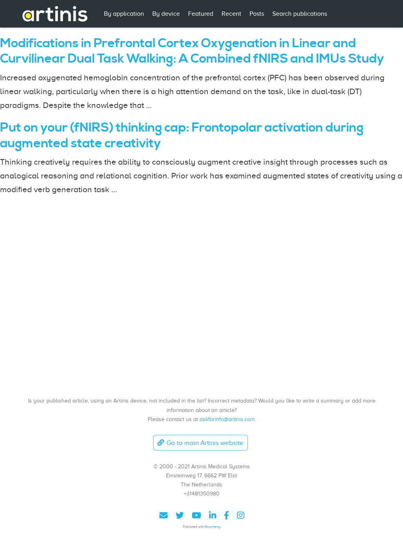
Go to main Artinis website (205, 443)
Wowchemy (212, 527)
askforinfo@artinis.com (227, 419)
